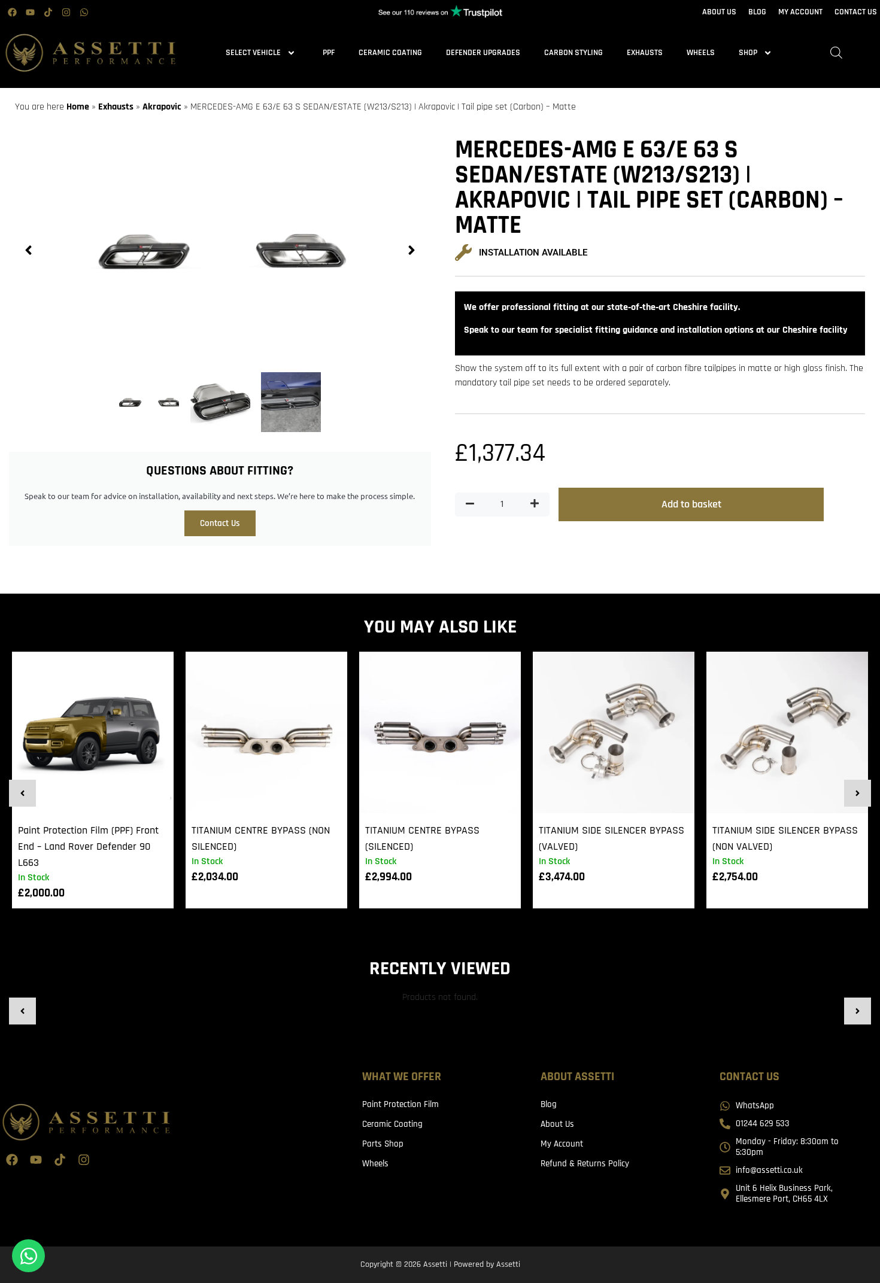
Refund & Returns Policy (585, 1163)
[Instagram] (66, 12)
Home (77, 107)
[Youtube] (30, 12)
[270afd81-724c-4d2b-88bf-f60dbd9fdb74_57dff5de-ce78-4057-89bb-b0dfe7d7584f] (220, 250)
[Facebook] (12, 12)
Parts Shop (382, 1144)
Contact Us (220, 523)
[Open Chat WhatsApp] (28, 1255)
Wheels (701, 52)
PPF (329, 52)
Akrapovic (161, 107)
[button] (28, 250)
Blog (549, 1104)
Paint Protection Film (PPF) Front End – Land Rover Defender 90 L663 (88, 846)
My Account (562, 1144)
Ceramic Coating (390, 52)
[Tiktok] (48, 12)
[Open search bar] (836, 53)
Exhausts (645, 52)
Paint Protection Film (400, 1104)
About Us (557, 1124)
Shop (748, 52)
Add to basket (691, 504)
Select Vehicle (253, 52)
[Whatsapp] (84, 12)
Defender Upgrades (483, 52)
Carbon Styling (573, 52)
